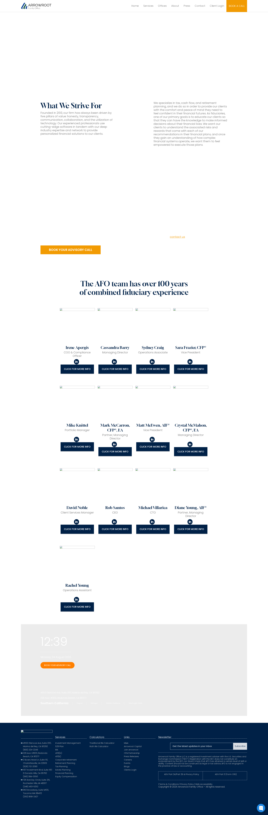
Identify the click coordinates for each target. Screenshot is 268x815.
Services (148, 6)
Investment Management (68, 743)
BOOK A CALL (237, 6)
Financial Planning (64, 773)
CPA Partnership (132, 753)
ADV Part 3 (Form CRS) (226, 774)
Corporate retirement (66, 759)
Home (135, 6)
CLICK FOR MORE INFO (77, 369)
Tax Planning (61, 766)
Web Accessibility (203, 784)
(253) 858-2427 (30, 796)
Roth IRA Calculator (99, 746)
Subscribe (240, 746)
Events (127, 763)
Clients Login (130, 769)
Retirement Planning (65, 763)
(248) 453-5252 (30, 786)
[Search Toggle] (124, 6)
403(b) (58, 753)
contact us (177, 237)
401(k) (58, 756)
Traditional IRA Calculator (102, 743)
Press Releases (131, 756)
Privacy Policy (187, 784)
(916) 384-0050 (30, 776)
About (175, 6)
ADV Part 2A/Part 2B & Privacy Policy (181, 774)
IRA (56, 749)
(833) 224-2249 (30, 749)
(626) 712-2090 (30, 766)
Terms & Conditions (169, 784)
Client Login (217, 6)
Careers (128, 759)
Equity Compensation (66, 776)
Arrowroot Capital (133, 746)
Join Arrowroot (131, 749)
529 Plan (59, 746)
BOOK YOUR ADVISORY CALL (57, 665)
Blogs (127, 766)
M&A (126, 743)
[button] (70, 249)
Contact (200, 6)
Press (187, 6)
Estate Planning (62, 769)
